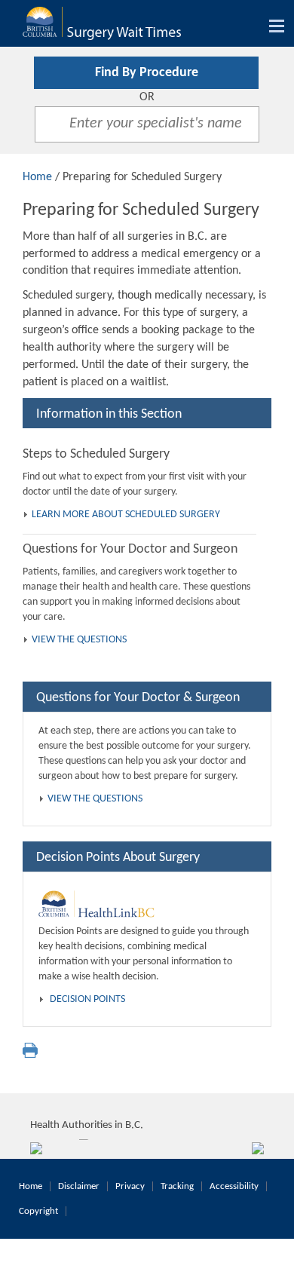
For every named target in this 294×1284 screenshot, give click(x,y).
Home (37, 177)
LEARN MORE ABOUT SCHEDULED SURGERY (126, 514)
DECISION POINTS (87, 999)
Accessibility (234, 1186)
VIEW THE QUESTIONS (79, 639)
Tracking (177, 1186)
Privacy (130, 1186)
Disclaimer (79, 1186)
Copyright (38, 1211)
